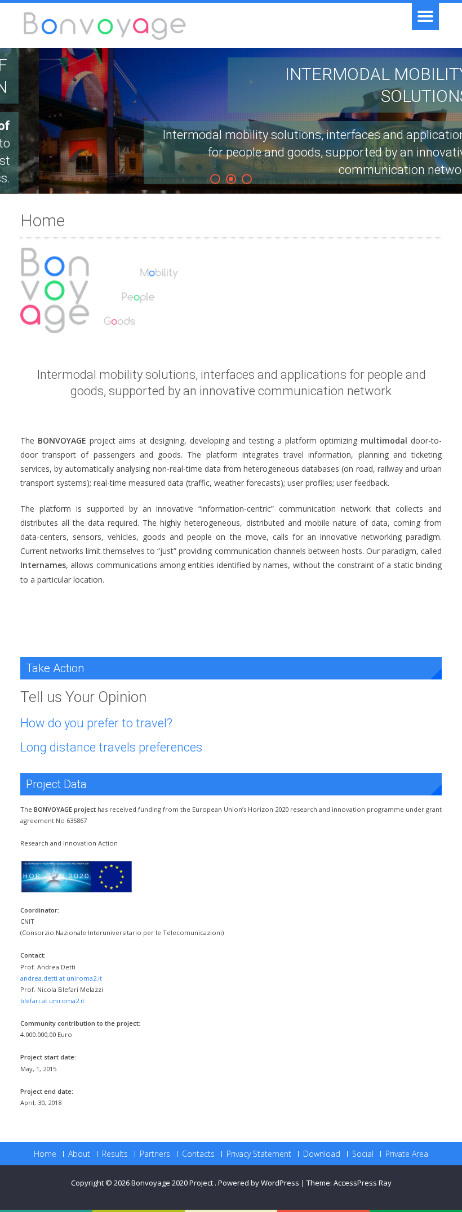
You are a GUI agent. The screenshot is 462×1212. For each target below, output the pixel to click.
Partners (155, 1154)
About (79, 1154)
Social (363, 1154)
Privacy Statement (258, 1154)
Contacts (198, 1154)
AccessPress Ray (363, 1183)
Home (45, 1154)
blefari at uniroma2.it (52, 1000)
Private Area (406, 1154)
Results (115, 1154)
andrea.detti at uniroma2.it (61, 978)
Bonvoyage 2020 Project (173, 1183)
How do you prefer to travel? (96, 723)
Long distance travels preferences (111, 747)
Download (321, 1154)
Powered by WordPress (258, 1183)
